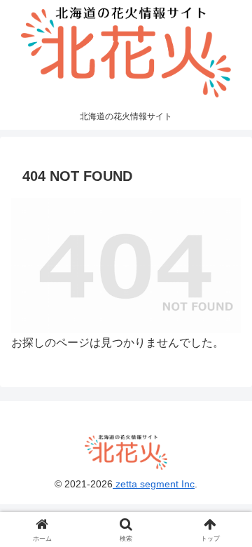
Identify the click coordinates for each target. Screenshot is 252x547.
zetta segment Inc (154, 483)
